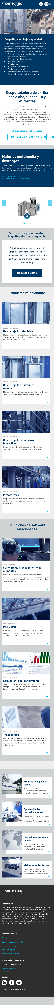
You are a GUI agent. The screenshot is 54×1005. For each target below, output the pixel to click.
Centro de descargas (9, 946)
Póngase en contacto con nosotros (29, 136)
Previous (5, 203)
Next (51, 203)
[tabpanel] (27, 205)
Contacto (5, 972)
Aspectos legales (8, 950)
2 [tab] (27, 223)
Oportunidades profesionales (13, 942)
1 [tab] (24, 223)
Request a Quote (27, 272)
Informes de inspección (10, 954)
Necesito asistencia (9, 968)
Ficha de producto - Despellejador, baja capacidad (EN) (16, 179)
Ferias (4, 938)
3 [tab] (30, 223)
